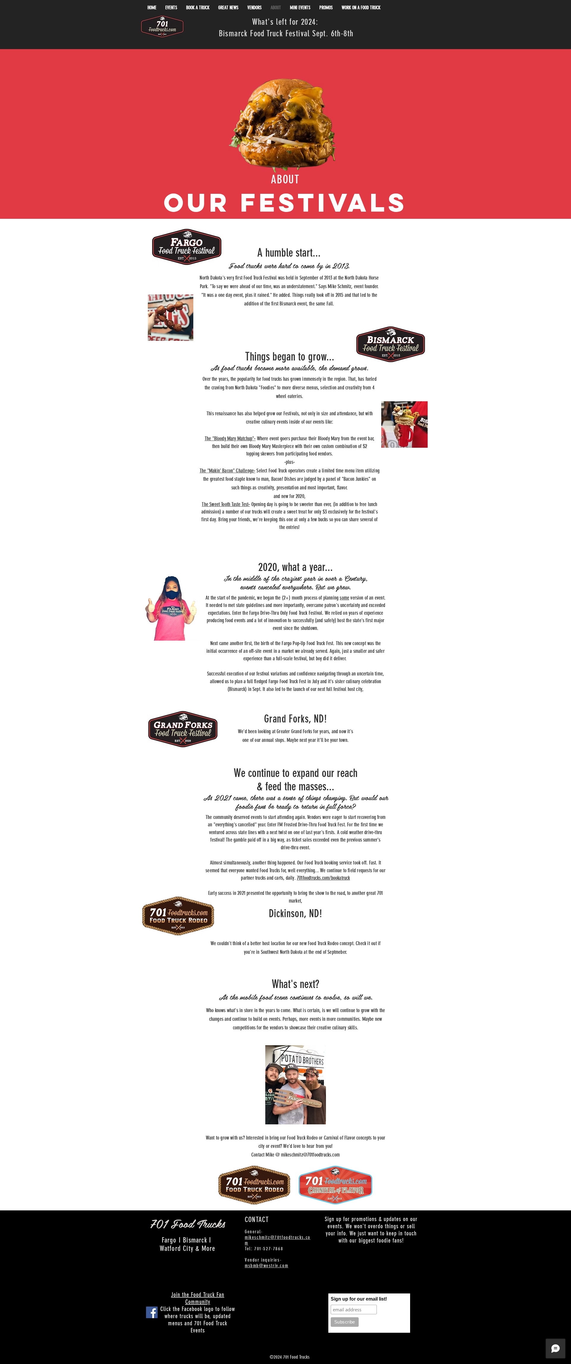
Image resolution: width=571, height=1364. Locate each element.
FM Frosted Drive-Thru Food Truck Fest (311, 824)
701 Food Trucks (187, 1223)
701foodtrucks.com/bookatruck (323, 878)
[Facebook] (152, 1312)
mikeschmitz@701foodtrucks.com (310, 1154)
